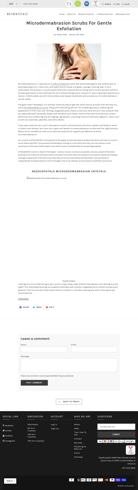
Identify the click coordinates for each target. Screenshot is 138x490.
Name (23, 344)
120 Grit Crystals (36, 441)
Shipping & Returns (80, 447)
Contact (78, 438)
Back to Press (71, 402)
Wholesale (33, 424)
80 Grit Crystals (32, 429)
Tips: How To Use (80, 433)
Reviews (78, 442)
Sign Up (55, 428)
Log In (54, 424)
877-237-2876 (128, 468)
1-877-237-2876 (30, 4)
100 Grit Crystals (32, 435)
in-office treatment (60, 84)
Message (25, 356)
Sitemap (78, 457)
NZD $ (9, 481)
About (77, 424)
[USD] (13, 3)
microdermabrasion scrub (35, 107)
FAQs (76, 428)
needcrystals (129, 486)
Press (77, 453)
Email (74, 344)
